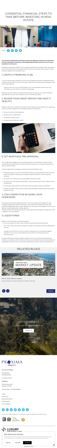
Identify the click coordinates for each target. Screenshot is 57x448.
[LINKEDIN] (11, 409)
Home (3, 394)
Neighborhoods (7, 399)
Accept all (27, 442)
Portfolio (5, 396)
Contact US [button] (28, 330)
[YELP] (27, 409)
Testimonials (6, 401)
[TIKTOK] (19, 409)
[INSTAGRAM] (7, 409)
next (8, 291)
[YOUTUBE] (15, 409)
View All (50, 291)
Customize (17, 442)
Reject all (8, 442)
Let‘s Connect (6, 404)
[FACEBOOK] (3, 409)
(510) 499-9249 (5, 373)
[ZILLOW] (23, 409)
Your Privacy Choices (28, 446)
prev (3, 291)
